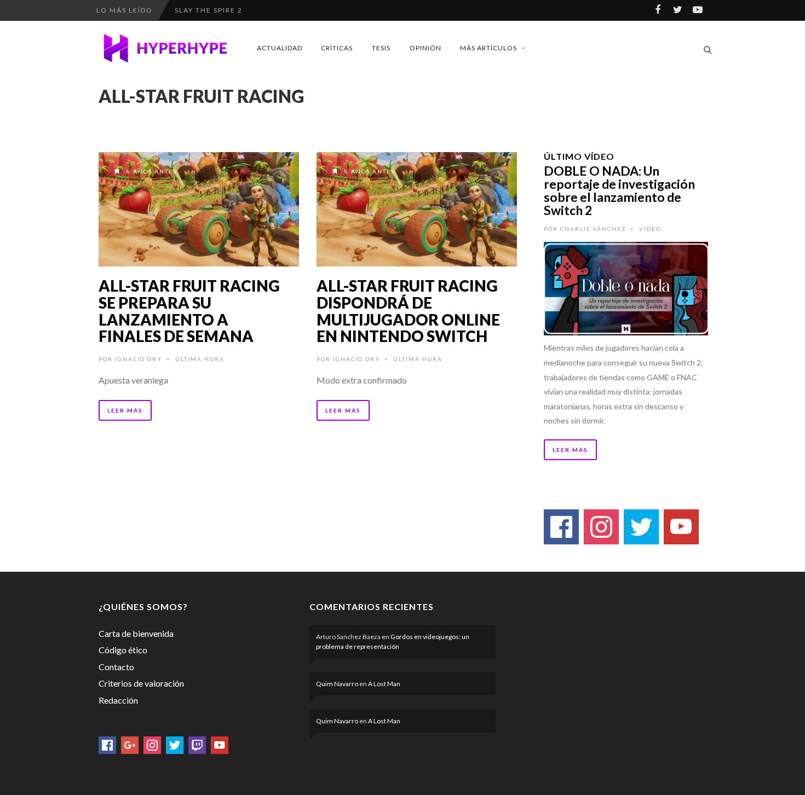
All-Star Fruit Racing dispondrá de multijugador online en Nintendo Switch (408, 310)
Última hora (200, 359)
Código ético (123, 650)
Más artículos (488, 48)
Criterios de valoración (141, 683)
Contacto (116, 666)
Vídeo (650, 228)
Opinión (425, 48)
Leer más (125, 410)
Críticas (337, 48)
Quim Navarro (337, 684)
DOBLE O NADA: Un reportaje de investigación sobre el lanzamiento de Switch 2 (619, 190)
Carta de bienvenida (136, 633)
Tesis (381, 48)
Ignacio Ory (138, 359)
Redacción (118, 700)
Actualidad (279, 48)
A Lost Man (384, 684)
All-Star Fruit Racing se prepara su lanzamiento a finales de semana (189, 310)
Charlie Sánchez (593, 228)
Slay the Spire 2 (209, 4)
